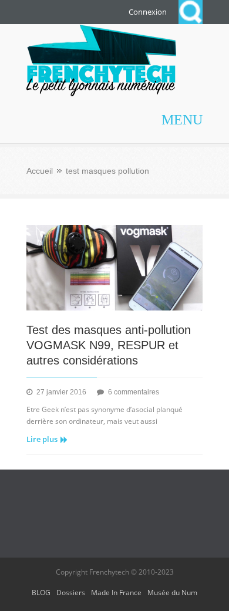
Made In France (116, 593)
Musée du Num (172, 593)
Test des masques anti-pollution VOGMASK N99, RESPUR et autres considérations (108, 345)
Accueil (39, 170)
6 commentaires (133, 392)
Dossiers (70, 593)
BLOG (41, 593)
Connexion (148, 11)
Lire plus (42, 439)
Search (191, 12)
